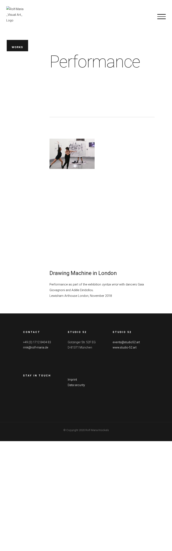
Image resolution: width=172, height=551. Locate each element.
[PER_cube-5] (72, 231)
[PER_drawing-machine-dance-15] (72, 186)
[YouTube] (41, 385)
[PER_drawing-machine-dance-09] (72, 141)
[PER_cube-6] (132, 231)
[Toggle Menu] (161, 16)
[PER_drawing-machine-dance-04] (132, 141)
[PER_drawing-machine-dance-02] (132, 186)
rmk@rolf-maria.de (35, 347)
